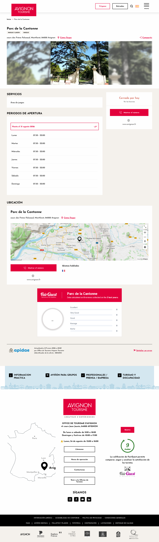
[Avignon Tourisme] (23, 10)
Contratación (91, 523)
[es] (137, 6)
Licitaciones (106, 523)
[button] (131, 6)
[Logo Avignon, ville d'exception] (25, 534)
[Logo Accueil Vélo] (118, 534)
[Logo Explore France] (56, 534)
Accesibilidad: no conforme (67, 517)
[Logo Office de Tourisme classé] (87, 534)
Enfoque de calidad (124, 523)
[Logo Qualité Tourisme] (134, 534)
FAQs (28, 523)
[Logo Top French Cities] (71, 534)
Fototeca (76, 523)
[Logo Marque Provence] (40, 534)
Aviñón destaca (41, 523)
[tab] (52, 126)
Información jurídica (43, 517)
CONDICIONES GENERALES (115, 517)
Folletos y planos (60, 523)
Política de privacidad (92, 517)
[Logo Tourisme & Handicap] (103, 534)
